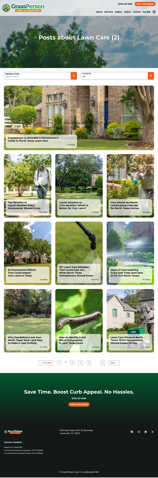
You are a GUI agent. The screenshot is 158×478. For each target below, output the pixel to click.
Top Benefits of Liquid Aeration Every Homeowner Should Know (24, 205)
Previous (47, 362)
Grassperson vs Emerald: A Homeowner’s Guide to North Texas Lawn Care (33, 139)
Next (112, 362)
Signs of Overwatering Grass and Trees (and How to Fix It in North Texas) (127, 272)
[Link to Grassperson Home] (23, 8)
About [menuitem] (99, 12)
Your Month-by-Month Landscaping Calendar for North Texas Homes (125, 205)
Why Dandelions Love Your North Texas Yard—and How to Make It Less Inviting (25, 340)
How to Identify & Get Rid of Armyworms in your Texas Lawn (72, 340)
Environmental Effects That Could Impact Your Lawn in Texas (22, 272)
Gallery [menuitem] (118, 12)
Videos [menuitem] (127, 12)
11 (102, 362)
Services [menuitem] (108, 12)
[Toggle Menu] (154, 12)
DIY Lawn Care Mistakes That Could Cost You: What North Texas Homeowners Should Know (76, 271)
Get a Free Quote (145, 4)
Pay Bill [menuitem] (146, 12)
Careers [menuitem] (137, 12)
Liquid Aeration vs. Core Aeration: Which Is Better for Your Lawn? (73, 205)
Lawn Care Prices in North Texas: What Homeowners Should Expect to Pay (127, 340)
